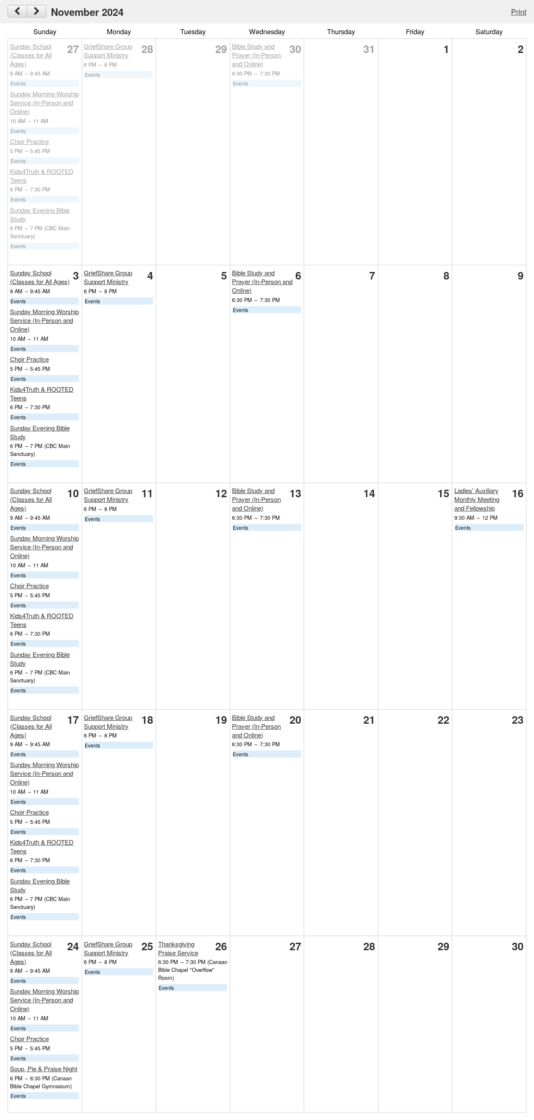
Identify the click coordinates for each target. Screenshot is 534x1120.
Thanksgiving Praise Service (178, 948)
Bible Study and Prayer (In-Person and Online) (256, 55)
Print (518, 11)
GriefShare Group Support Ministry (108, 50)
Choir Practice (29, 141)
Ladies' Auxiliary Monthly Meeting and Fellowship (476, 499)
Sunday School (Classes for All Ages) (31, 55)
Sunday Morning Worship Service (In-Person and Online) (44, 102)
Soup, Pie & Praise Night (43, 1068)
